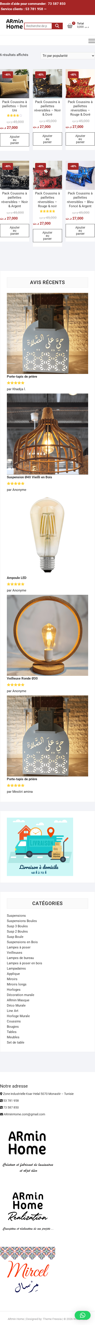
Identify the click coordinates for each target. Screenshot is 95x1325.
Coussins (14, 1021)
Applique (13, 974)
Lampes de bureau (20, 958)
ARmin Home (16, 1319)
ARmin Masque (18, 1000)
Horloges (14, 990)
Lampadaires (16, 968)
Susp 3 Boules (17, 926)
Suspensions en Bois (22, 942)
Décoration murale (20, 995)
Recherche (57, 26)
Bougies (13, 1027)
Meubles (13, 1037)
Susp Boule (15, 937)
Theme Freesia (52, 1319)
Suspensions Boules (22, 921)
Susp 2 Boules (17, 931)
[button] (83, 1315)
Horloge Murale (18, 1016)
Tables (12, 1032)
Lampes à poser (18, 947)
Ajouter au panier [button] (15, 140)
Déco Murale (16, 1005)
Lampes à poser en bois (24, 963)
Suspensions (16, 916)
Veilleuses (14, 953)
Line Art (12, 1011)
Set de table (15, 1042)
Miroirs (12, 979)
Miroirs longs (17, 984)
